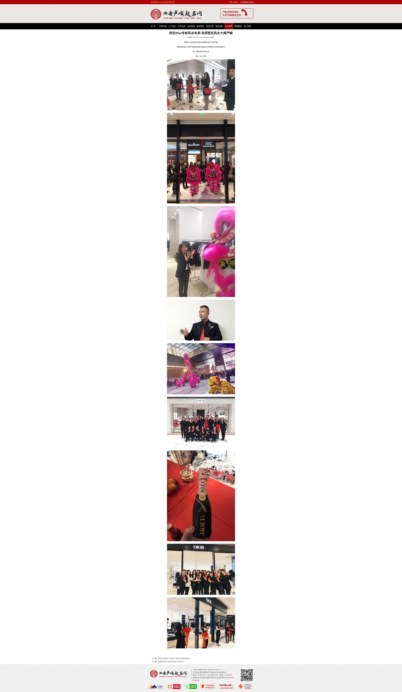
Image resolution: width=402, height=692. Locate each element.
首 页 (153, 26)
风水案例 (229, 26)
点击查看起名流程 (246, 2)
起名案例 (191, 26)
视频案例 (238, 26)
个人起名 (172, 26)
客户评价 (247, 26)
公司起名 (181, 26)
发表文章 (210, 26)
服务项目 (219, 26)
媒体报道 (200, 26)
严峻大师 (163, 26)
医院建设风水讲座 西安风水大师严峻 (171, 661)
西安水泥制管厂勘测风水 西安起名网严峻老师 (174, 658)
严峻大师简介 (234, 2)
